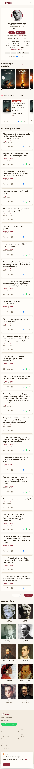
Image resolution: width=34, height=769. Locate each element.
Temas (3, 734)
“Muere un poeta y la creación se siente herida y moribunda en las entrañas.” (17, 377)
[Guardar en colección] (12, 121)
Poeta (19, 52)
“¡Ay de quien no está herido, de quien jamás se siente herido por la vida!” (16, 155)
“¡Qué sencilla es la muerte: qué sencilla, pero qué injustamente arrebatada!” (14, 359)
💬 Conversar (20, 32)
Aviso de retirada (5, 748)
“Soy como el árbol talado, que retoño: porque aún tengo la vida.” (16, 210)
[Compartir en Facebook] (17, 56)
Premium (21, 35)
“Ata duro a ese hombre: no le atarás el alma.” (16, 192)
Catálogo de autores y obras (8, 746)
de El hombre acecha (7, 142)
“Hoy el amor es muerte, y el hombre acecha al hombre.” (16, 245)
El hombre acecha (5, 90)
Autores (3, 732)
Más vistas (20, 734)
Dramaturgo (25, 52)
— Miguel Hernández (17, 114)
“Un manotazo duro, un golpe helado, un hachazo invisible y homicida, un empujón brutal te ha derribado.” (16, 440)
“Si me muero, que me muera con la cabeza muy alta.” (15, 320)
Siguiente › (28, 595)
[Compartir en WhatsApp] (20, 56)
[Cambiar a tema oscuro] (31, 2)
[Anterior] (3, 77)
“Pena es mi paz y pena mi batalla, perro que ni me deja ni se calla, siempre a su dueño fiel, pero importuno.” (15, 518)
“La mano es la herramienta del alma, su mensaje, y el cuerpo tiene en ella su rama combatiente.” (16, 264)
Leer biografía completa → (17, 49)
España (7, 52)
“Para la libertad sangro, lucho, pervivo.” (14, 228)
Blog (2, 739)
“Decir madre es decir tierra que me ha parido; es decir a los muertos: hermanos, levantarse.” (16, 136)
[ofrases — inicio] (9, 2)
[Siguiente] (30, 77)
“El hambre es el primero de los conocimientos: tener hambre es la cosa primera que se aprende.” (15, 173)
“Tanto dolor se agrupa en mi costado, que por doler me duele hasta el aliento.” (16, 459)
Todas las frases (5, 736)
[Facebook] (2, 720)
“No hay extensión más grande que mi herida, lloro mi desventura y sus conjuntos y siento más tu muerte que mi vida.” (16, 539)
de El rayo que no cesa (7, 426)
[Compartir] (23, 56)
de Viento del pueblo (7, 270)
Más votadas (21, 732)
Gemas (20, 739)
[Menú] (2, 2)
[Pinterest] (7, 720)
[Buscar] (27, 2)
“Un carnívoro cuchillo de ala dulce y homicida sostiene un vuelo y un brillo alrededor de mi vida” (16, 579)
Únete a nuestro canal (10, 724)
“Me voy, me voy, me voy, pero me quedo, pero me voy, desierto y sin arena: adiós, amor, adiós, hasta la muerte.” (15, 480)
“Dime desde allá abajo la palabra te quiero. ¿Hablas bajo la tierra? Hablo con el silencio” (16, 560)
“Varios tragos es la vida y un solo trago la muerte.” (15, 302)
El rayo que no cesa (20, 90)
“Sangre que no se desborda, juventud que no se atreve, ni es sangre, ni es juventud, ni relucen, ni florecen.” (16, 284)
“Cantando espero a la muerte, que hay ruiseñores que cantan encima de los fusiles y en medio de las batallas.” (16, 339)
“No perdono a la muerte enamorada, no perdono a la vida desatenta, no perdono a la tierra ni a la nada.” (16, 420)
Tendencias (21, 736)
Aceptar (6, 765)
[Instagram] (5, 720)
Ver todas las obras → (27, 65)
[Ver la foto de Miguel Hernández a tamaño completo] (17, 15)
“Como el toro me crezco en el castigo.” (17, 499)
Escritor (13, 52)
